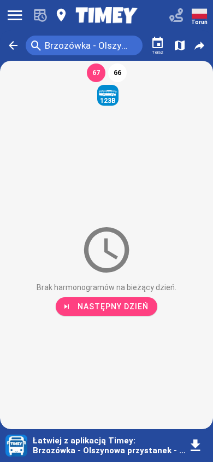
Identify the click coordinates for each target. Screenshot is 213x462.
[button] (13, 45)
